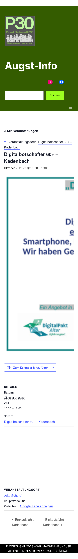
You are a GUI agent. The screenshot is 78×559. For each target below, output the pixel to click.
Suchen (55, 95)
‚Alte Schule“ (13, 495)
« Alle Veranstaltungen (21, 130)
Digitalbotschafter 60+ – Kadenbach (29, 421)
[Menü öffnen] (70, 108)
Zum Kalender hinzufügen (31, 368)
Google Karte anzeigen (36, 506)
